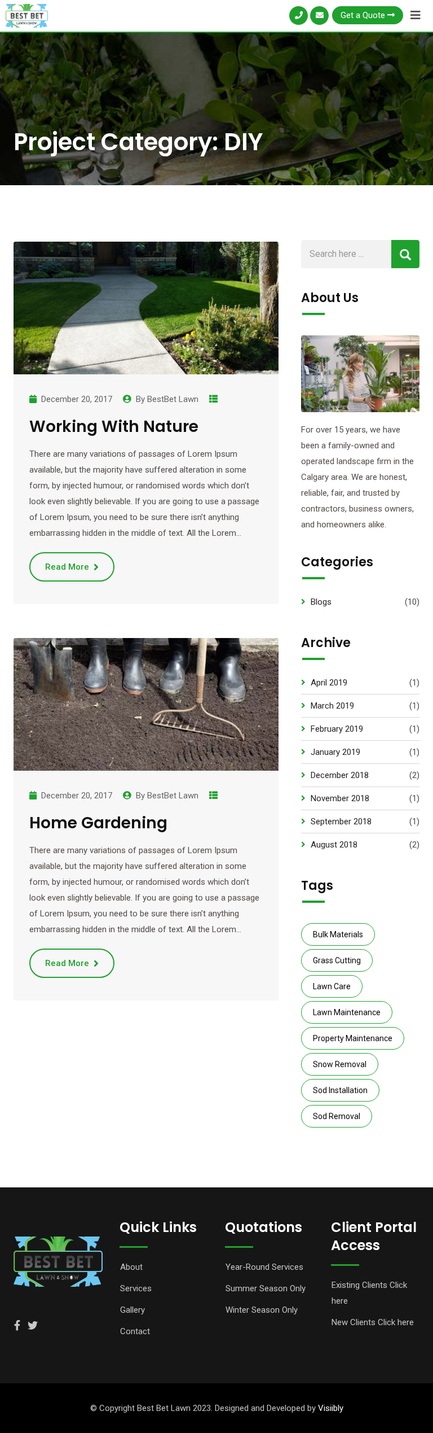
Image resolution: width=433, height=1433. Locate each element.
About (131, 1267)
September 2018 (341, 821)
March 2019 (332, 706)
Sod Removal (336, 1116)
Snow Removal (339, 1064)
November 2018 (340, 798)
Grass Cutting (337, 960)
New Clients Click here (373, 1322)
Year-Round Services (264, 1267)
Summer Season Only (266, 1288)
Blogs (321, 602)
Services (136, 1288)
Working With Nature (113, 427)
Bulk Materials (338, 934)
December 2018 (340, 775)
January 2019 (335, 752)
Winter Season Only (262, 1310)
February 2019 (337, 729)
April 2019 (329, 683)
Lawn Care (332, 986)
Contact (135, 1331)
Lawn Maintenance (347, 1012)
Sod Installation (340, 1090)
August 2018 (334, 845)
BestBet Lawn (172, 399)
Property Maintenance (352, 1038)
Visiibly (330, 1408)
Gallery (132, 1310)
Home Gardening (98, 823)
